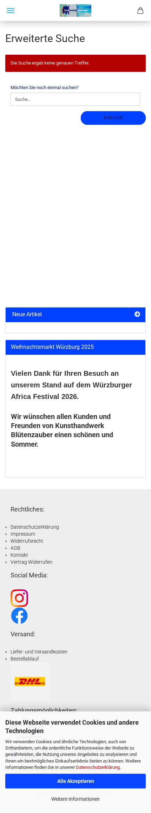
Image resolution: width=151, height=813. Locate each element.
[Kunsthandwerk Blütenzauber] (75, 10)
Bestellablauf (25, 659)
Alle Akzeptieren (75, 781)
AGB (15, 548)
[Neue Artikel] (137, 315)
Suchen (113, 117)
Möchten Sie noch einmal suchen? (45, 87)
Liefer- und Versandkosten (39, 652)
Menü (10, 10)
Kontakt (19, 555)
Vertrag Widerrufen (31, 562)
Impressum (23, 534)
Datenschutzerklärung (98, 767)
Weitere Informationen (75, 799)
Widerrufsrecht (27, 541)
